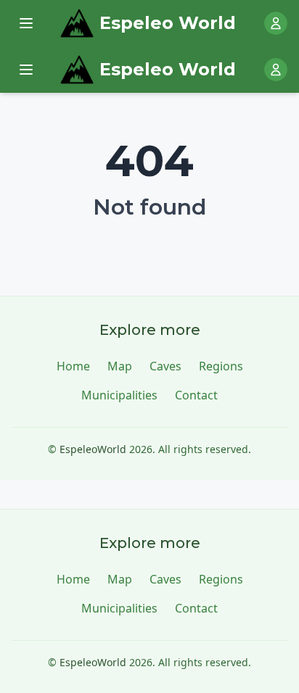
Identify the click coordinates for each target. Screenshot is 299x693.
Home (73, 366)
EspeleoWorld (93, 449)
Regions (221, 366)
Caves (165, 366)
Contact (196, 395)
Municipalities (119, 395)
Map (119, 366)
